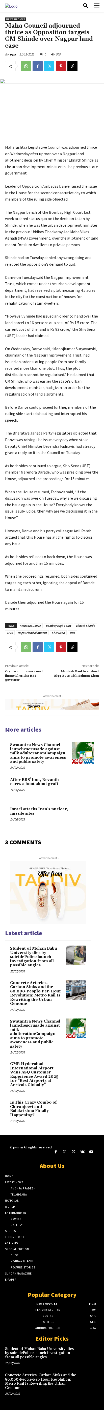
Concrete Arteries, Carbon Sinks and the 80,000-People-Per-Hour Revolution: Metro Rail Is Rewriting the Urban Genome (35, 993)
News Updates (15, 19)
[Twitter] (49, 66)
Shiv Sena (58, 633)
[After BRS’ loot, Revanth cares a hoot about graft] (83, 788)
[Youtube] (91, 1152)
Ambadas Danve (30, 626)
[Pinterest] (61, 66)
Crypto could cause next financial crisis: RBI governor (24, 676)
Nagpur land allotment (32, 633)
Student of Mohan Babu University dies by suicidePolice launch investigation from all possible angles (33, 957)
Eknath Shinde (85, 626)
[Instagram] (64, 1152)
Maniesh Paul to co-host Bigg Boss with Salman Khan (76, 673)
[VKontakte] (82, 1152)
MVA (10, 633)
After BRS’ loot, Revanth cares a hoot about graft (34, 782)
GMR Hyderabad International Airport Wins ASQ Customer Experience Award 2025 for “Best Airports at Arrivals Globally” (34, 1074)
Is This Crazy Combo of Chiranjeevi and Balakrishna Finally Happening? (33, 1109)
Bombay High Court (58, 626)
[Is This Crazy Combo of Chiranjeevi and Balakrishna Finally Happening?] (76, 1109)
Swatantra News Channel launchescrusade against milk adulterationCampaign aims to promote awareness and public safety (38, 753)
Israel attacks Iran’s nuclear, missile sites (39, 811)
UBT (72, 633)
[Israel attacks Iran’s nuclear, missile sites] (83, 817)
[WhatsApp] (26, 66)
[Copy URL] (72, 66)
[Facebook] (38, 66)
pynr (13, 54)
